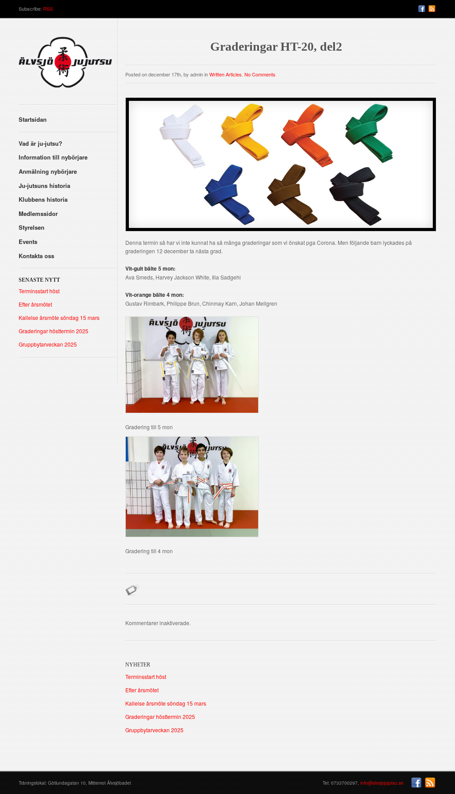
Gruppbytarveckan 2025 (48, 344)
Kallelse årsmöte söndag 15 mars (59, 317)
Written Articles (225, 74)
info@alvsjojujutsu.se (381, 783)
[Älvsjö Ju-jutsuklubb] (67, 66)
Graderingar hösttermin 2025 (53, 331)
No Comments (259, 74)
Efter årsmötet (35, 304)
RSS (48, 8)
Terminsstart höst (39, 291)
